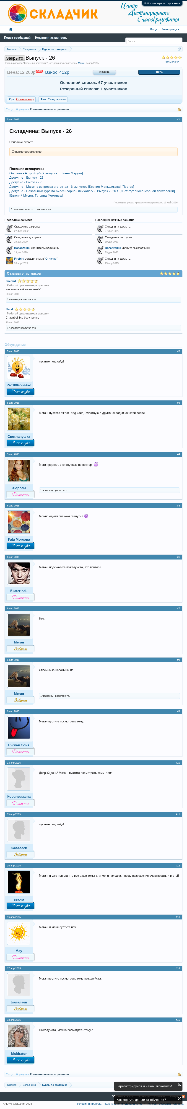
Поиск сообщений (17, 37)
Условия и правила (89, 1103)
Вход (153, 29)
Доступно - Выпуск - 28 (26, 177)
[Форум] (11, 29)
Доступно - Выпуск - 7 (25, 182)
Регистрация (170, 29)
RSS (183, 1096)
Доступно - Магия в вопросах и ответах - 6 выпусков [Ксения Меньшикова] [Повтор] (71, 186)
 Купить (104, 72)
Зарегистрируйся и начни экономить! (144, 1086)
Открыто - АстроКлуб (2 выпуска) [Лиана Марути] (46, 173)
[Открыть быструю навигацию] (179, 49)
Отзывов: (172, 62)
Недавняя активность (51, 37)
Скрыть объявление (179, 1084)
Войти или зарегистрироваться (162, 3)
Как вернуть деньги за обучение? (141, 1099)
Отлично (51, 258)
